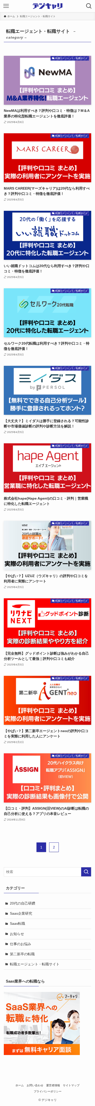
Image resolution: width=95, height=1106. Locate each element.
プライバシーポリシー (48, 1091)
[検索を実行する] (86, 872)
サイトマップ (71, 1085)
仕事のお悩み (20, 944)
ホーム (19, 1085)
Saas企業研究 (21, 913)
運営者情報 (53, 1085)
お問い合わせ (35, 1085)
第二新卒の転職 (22, 954)
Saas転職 (17, 923)
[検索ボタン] (89, 6)
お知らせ (17, 934)
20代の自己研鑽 (22, 903)
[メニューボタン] (6, 6)
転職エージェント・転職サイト (35, 964)
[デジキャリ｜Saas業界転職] (47, 6)
